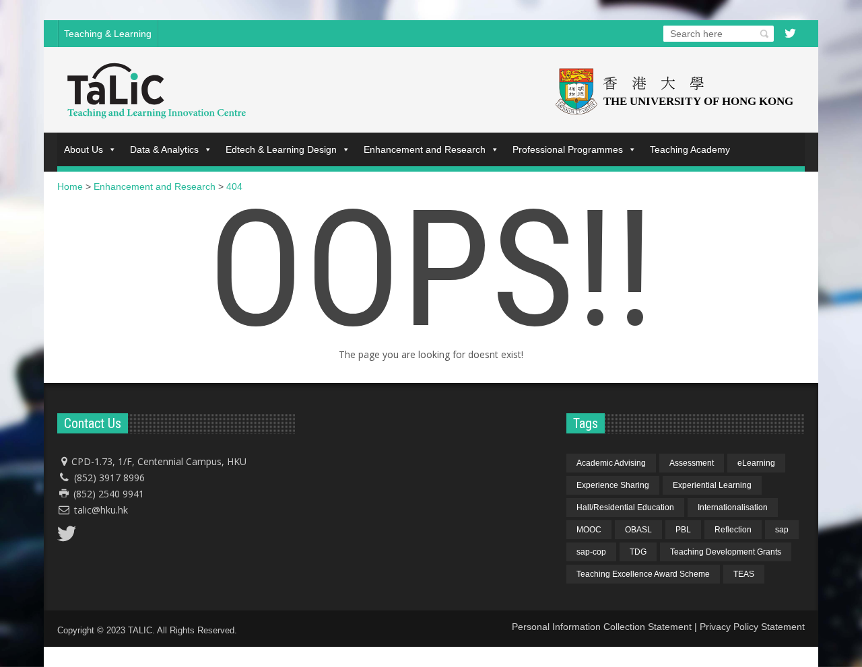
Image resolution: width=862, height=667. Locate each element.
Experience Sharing (612, 485)
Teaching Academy (690, 149)
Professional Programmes (567, 149)
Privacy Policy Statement (752, 626)
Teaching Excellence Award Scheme (643, 574)
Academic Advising (611, 463)
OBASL (638, 529)
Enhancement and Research (425, 149)
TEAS (743, 574)
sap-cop (591, 552)
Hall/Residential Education (625, 507)
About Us (83, 149)
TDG (638, 552)
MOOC (588, 529)
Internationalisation (733, 507)
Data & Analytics (164, 149)
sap (782, 529)
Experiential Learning (712, 485)
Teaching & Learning (108, 33)
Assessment (691, 463)
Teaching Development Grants (725, 552)
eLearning (756, 463)
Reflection (733, 529)
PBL (683, 529)
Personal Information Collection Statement (602, 626)
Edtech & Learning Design (281, 149)
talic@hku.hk (101, 509)
